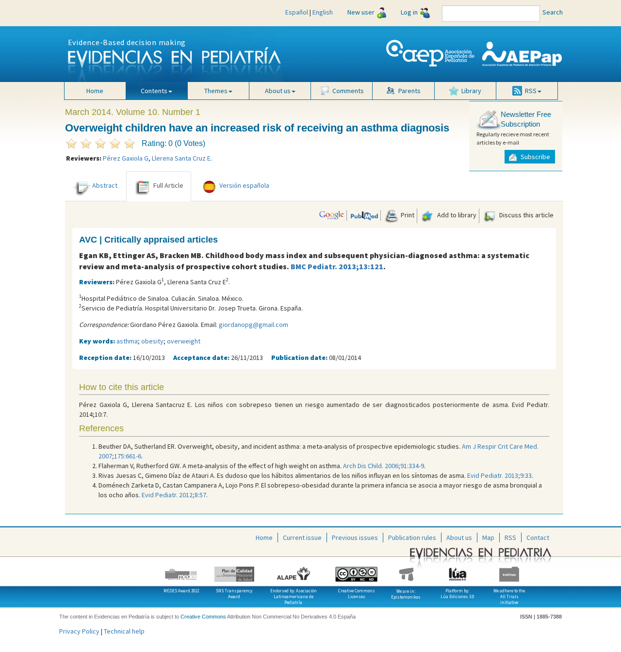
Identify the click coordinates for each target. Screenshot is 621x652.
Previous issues (355, 537)
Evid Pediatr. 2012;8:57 (174, 494)
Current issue (302, 537)
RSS (510, 537)
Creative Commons (203, 616)
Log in (409, 12)
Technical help (124, 631)
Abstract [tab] (104, 185)
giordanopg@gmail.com (253, 324)
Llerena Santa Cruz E (181, 158)
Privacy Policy (79, 631)
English (322, 12)
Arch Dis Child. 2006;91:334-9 (383, 465)
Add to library (456, 215)
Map (488, 537)
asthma (127, 341)
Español (296, 12)
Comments (348, 90)
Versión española (244, 185)
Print (406, 215)
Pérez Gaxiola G (125, 158)
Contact (537, 537)
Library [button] (471, 90)
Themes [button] (216, 90)
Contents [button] (154, 90)
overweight (183, 341)
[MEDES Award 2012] (181, 570)
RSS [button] (531, 90)
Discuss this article (526, 215)
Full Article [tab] (168, 185)
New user (361, 12)
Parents (409, 90)
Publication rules (412, 537)
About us (459, 537)
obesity (152, 341)
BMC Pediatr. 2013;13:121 (337, 266)
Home (94, 90)
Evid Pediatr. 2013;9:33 (499, 475)
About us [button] (278, 90)
